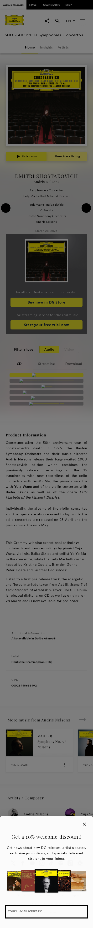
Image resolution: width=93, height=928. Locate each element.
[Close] (84, 824)
